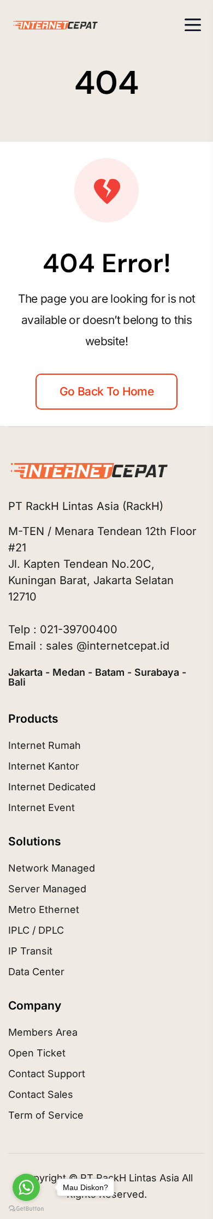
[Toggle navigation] (193, 25)
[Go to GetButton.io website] (26, 1208)
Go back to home (106, 391)
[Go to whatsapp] (26, 1187)
